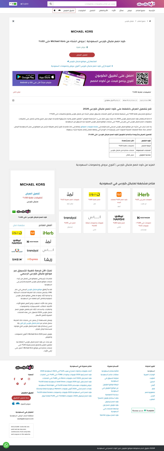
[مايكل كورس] (82, 31)
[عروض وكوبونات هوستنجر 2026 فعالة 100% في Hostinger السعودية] (143, 217)
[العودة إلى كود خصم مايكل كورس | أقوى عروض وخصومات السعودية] (13, 21)
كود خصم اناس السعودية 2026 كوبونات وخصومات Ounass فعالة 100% (64, 392)
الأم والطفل (103, 10)
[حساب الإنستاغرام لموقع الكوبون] (29, 379)
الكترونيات (82, 10)
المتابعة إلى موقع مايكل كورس (83, 61)
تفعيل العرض (82, 55)
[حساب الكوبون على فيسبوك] (14, 379)
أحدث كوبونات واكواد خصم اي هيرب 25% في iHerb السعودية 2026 (66, 371)
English (25, 4)
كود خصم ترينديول (112, 401)
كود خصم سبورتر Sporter (109, 415)
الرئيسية (152, 10)
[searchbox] (85, 3)
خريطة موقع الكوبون (111, 384)
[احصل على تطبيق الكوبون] (82, 78)
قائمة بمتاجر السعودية (110, 371)
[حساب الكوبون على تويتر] (22, 379)
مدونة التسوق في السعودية (112, 380)
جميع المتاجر (140, 10)
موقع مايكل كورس (34, 289)
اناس (94, 229)
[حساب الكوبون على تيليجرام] (17, 383)
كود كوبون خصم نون (111, 405)
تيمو (119, 206)
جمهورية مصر (150, 392)
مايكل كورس (129, 21)
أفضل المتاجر (45, 225)
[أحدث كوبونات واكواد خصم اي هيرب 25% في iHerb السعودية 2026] (143, 194)
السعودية (151, 371)
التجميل (92, 10)
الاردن (153, 395)
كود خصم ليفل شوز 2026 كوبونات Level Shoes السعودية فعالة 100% (65, 381)
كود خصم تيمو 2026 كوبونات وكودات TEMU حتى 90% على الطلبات (66, 374)
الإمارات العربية (149, 374)
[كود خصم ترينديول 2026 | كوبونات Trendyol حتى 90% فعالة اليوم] (70, 217)
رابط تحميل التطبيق (21, 398)
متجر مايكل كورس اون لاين (30, 323)
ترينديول (70, 227)
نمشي (119, 227)
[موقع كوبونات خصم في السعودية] (150, 21)
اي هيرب (143, 203)
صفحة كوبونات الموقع (89, 126)
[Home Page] (146, 3)
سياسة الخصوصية (112, 394)
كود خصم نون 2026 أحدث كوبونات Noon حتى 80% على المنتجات (67, 378)
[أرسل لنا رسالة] (6, 445)
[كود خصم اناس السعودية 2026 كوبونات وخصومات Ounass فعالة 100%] (94, 217)
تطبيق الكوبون (68, 10)
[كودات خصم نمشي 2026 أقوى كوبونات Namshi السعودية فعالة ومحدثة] (119, 217)
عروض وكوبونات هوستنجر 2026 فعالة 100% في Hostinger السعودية (65, 385)
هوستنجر (143, 229)
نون (94, 203)
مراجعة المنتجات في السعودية (111, 410)
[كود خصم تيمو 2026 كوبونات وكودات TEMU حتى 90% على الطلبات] (119, 194)
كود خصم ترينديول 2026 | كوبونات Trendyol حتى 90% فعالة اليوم (67, 395)
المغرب (152, 399)
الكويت (152, 378)
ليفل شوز (70, 203)
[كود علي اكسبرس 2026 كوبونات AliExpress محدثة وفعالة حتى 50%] (32, 259)
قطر (153, 388)
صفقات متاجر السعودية (110, 374)
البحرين (152, 381)
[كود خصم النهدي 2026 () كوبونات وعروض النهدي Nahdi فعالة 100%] (17, 250)
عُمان (153, 385)
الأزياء (114, 10)
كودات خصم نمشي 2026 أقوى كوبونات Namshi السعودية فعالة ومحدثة (64, 388)
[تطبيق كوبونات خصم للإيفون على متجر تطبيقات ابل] (54, 10)
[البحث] (50, 3)
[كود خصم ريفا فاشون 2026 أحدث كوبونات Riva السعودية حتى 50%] (48, 259)
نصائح (122, 10)
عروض (129, 10)
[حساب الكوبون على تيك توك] (25, 383)
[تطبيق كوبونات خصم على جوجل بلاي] (59, 10)
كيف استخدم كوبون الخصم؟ (108, 398)
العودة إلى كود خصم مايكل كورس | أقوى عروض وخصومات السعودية (81, 66)
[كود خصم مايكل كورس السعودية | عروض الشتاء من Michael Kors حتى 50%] (32, 192)
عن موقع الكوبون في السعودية (110, 390)
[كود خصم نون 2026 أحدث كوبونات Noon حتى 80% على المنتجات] (94, 194)
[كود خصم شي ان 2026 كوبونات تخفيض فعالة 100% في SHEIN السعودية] (17, 259)
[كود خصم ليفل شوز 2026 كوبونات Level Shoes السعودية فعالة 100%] (70, 194)
